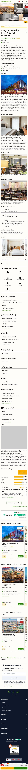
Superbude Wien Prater (6, 637)
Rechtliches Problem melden (20, 506)
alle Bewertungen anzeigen (14, 502)
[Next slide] (26, 237)
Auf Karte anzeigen (5, 42)
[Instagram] (12, 695)
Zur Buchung (21, 258)
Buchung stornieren (6, 705)
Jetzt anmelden (14, 678)
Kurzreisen (3, 657)
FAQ (2, 707)
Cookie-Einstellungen (6, 710)
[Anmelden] (22, 1)
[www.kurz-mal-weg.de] (6, 1)
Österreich (10, 657)
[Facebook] (15, 695)
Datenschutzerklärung (8, 686)
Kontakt (3, 702)
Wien (15, 657)
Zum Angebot (20, 556)
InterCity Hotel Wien (8, 38)
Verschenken (7, 768)
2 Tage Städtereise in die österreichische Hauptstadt (8, 635)
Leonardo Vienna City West (7, 587)
